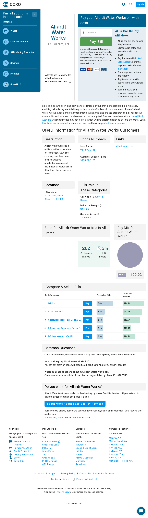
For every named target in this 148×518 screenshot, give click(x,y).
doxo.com (39, 473)
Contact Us (85, 473)
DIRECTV (46, 448)
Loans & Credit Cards (87, 448)
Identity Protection (23, 454)
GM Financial (48, 457)
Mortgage (80, 461)
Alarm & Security (84, 457)
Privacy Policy (68, 473)
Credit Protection (22, 451)
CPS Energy (48, 464)
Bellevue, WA (115, 451)
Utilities (84, 209)
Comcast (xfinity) (51, 441)
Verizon (46, 454)
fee (84, 119)
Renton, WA (115, 457)
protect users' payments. (114, 123)
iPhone (79, 479)
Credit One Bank (50, 444)
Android (93, 479)
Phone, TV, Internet (85, 441)
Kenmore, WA (116, 454)
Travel (79, 454)
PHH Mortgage (49, 461)
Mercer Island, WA (118, 441)
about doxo (81, 123)
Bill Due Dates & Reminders (22, 443)
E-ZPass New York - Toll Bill (61, 336)
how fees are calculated (55, 123)
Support (52, 473)
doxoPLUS (19, 461)
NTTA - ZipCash (55, 311)
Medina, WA (115, 438)
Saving (17, 457)
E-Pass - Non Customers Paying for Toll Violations (65, 328)
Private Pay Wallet (23, 448)
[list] (20, 57)
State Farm (48, 451)
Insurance (81, 444)
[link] (20, 31)
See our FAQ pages (55, 417)
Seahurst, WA (116, 444)
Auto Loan (81, 464)
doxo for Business (104, 473)
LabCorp (52, 303)
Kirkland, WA (115, 448)
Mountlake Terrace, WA (121, 461)
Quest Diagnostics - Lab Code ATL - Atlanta (65, 320)
